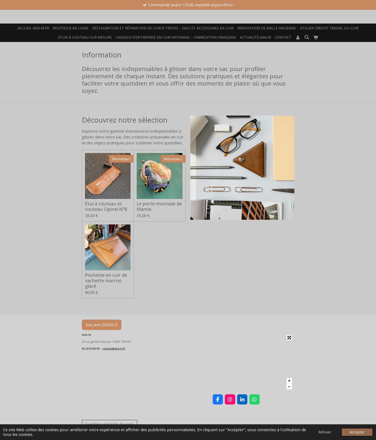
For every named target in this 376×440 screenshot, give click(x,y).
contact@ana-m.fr (113, 348)
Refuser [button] (324, 432)
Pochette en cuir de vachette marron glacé (106, 280)
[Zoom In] (289, 381)
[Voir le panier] (315, 37)
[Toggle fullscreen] (289, 338)
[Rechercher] (306, 37)
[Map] (236, 362)
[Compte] (297, 37)
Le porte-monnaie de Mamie (159, 206)
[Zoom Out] (289, 387)
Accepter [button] (357, 432)
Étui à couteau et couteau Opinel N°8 (106, 206)
